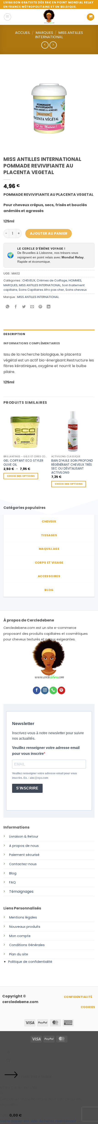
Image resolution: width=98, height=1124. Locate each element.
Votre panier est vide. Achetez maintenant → (40, 1121)
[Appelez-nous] (53, 690)
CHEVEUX (28, 280)
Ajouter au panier (48, 233)
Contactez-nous (23, 864)
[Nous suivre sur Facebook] (36, 690)
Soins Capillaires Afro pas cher (41, 290)
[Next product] (44, 44)
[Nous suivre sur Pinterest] (61, 690)
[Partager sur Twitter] (24, 307)
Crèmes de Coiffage (52, 280)
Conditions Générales (27, 945)
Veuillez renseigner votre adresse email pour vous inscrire (46, 751)
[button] (7, 17)
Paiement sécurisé (24, 854)
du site (22, 954)
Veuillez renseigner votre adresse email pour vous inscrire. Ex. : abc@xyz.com (44, 775)
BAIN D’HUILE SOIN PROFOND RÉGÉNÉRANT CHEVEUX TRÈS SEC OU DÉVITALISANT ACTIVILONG (72, 467)
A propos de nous (24, 845)
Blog (12, 873)
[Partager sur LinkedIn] (48, 307)
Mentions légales (23, 917)
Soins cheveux (76, 290)
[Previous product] (53, 44)
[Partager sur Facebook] (16, 307)
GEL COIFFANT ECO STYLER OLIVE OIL (23, 463)
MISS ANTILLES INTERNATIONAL (59, 35)
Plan (12, 954)
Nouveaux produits (24, 926)
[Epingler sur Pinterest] (40, 307)
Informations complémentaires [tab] (31, 343)
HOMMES (75, 280)
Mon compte (20, 936)
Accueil (22, 32)
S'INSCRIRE (27, 788)
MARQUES (44, 32)
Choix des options (21, 476)
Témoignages (21, 891)
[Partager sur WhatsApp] (7, 307)
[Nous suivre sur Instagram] (45, 690)
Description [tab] (14, 334)
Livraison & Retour (23, 836)
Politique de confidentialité (30, 961)
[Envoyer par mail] (32, 307)
